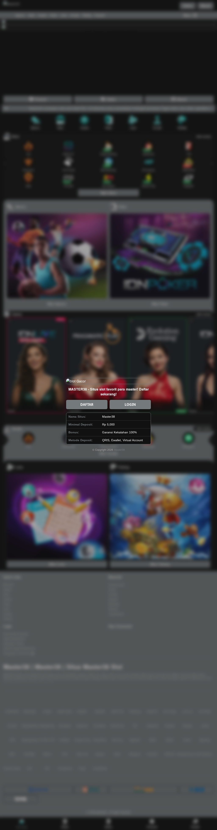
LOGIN (130, 404)
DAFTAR (86, 404)
